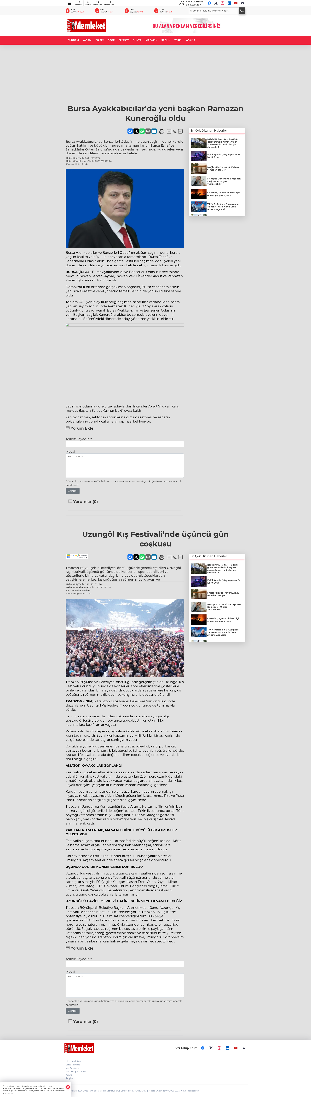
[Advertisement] (155, 79)
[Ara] (242, 10)
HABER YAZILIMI (116, 1091)
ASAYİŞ (190, 40)
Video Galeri (109, 5)
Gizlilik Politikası (73, 1061)
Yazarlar (88, 5)
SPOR (111, 40)
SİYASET (124, 40)
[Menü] (70, 2)
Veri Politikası (72, 1068)
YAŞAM (87, 40)
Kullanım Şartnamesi (76, 1071)
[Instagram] (222, 3)
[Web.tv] (242, 3)
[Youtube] (235, 3)
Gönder (72, 490)
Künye (69, 1075)
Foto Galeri (97, 5)
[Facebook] (209, 3)
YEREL (178, 40)
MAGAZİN (151, 40)
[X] (215, 3)
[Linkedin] (229, 3)
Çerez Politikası (73, 1065)
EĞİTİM (99, 40)
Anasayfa (78, 5)
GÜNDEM (73, 40)
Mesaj (70, 451)
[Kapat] (68, 1087)
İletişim (69, 1078)
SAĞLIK (165, 40)
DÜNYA (137, 40)
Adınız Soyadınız (79, 439)
